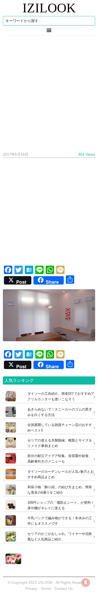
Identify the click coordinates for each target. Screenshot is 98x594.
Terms (46, 588)
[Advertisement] (49, 92)
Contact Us (63, 588)
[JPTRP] (12, 562)
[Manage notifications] (86, 582)
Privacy (31, 588)
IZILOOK (49, 8)
